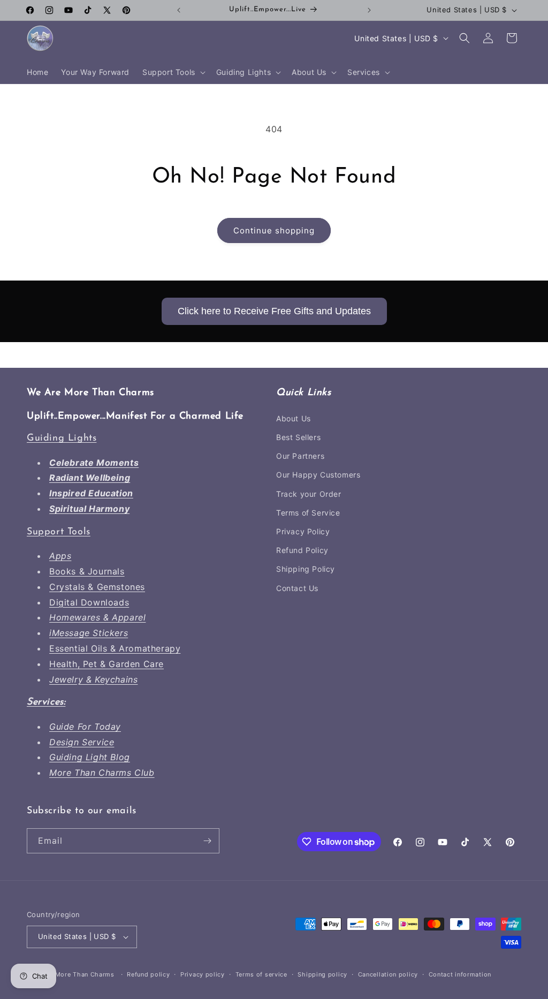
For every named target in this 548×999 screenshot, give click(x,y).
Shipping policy (322, 974)
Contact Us (297, 588)
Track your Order (308, 493)
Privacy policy (202, 974)
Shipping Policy (305, 568)
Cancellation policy (388, 974)
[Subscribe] (207, 840)
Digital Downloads (89, 602)
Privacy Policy (303, 531)
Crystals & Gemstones (97, 586)
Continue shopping (274, 230)
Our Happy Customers (318, 474)
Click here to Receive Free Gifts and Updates (274, 311)
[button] (173, 72)
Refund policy (148, 974)
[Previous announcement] (179, 10)
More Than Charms (86, 974)
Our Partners (300, 455)
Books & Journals (87, 571)
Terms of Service (308, 512)
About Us (293, 418)
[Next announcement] (369, 10)
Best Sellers (298, 437)
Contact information (460, 974)
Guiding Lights (61, 438)
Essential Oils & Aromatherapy (114, 648)
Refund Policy (302, 550)
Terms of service (261, 974)
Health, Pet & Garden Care (106, 664)
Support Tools (58, 532)
